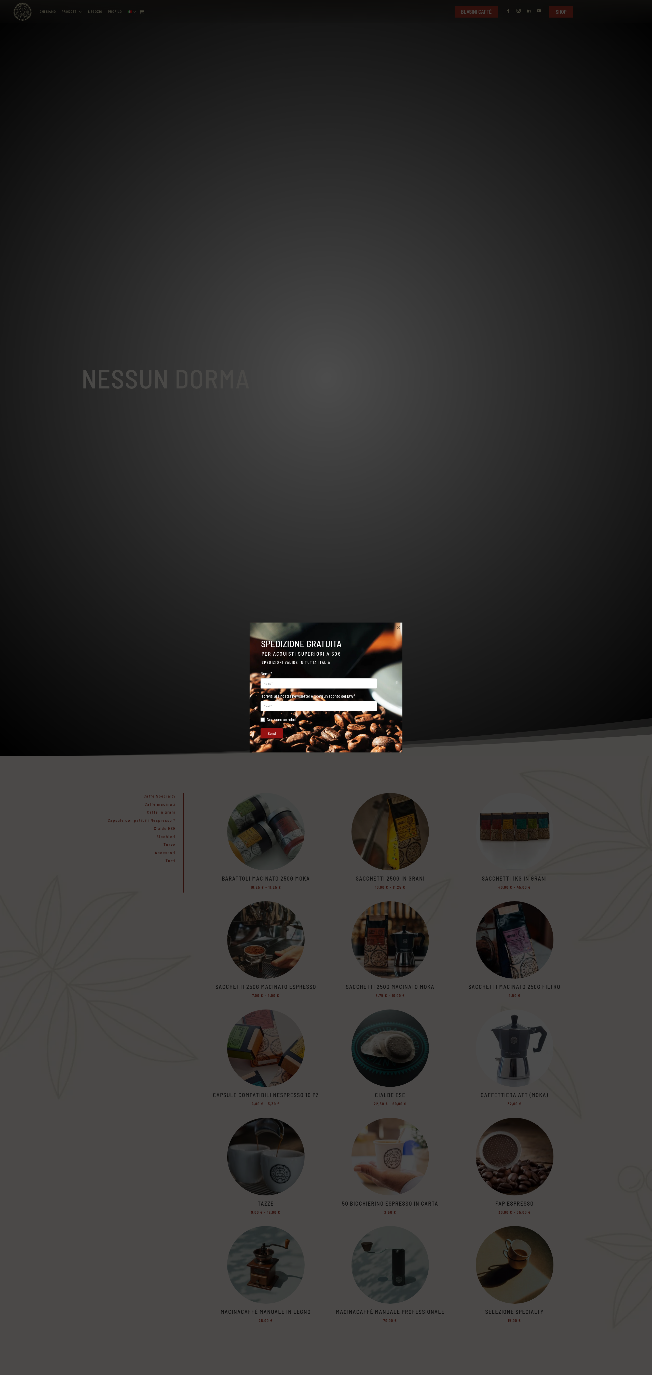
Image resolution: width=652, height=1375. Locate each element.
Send (272, 733)
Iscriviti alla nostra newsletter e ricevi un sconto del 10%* (308, 695)
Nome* (266, 673)
